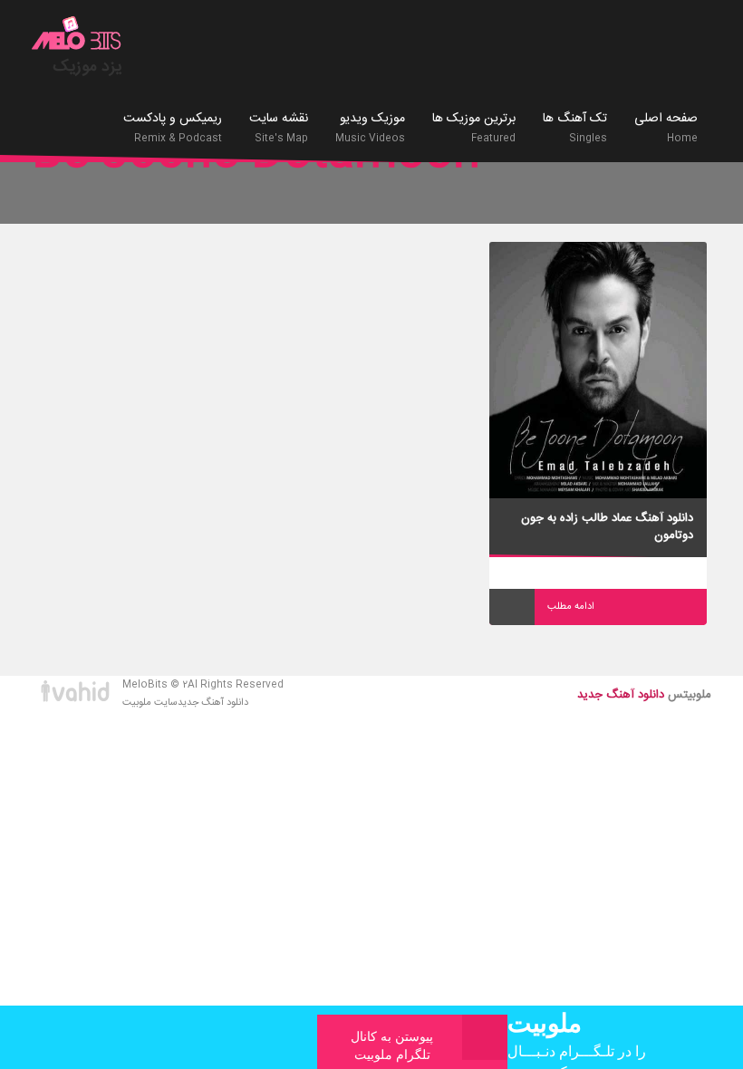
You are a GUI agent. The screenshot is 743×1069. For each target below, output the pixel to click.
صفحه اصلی (666, 127)
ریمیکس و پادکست (172, 127)
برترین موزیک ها (474, 127)
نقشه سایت (278, 127)
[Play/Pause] (512, 607)
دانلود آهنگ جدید (213, 703)
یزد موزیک (87, 67)
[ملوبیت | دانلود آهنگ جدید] (77, 35)
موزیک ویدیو (370, 127)
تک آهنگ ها (575, 127)
